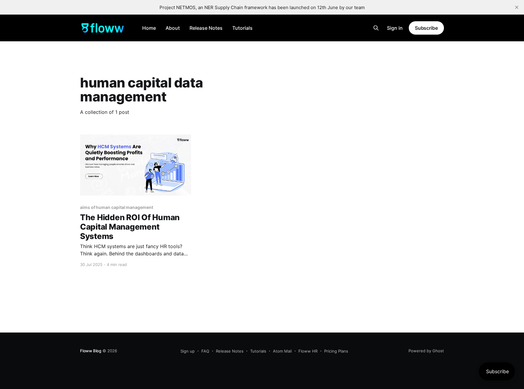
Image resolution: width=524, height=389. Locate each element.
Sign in (395, 28)
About (173, 28)
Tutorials (242, 28)
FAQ (205, 351)
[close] (517, 7)
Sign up (187, 351)
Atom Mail (282, 351)
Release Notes (206, 28)
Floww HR (307, 351)
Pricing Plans (336, 351)
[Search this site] (376, 28)
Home (149, 28)
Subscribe (426, 28)
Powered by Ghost (426, 350)
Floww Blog (90, 350)
